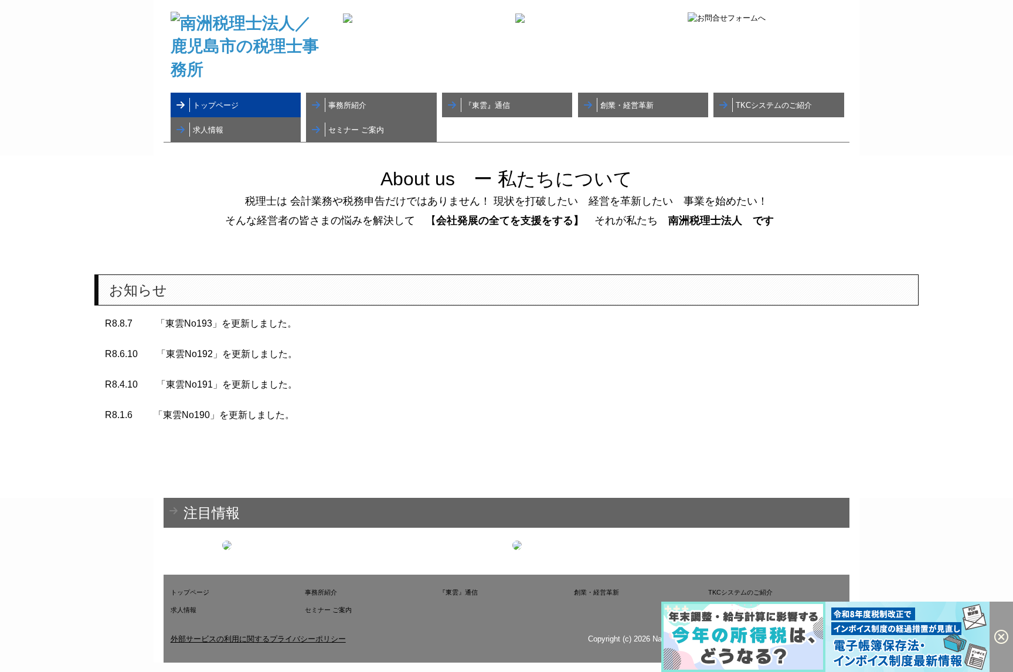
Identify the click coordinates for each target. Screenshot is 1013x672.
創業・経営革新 (627, 105)
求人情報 (208, 129)
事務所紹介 (347, 105)
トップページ (216, 105)
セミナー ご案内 (356, 129)
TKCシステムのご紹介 (774, 105)
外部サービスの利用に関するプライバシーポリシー (258, 638)
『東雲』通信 (487, 105)
